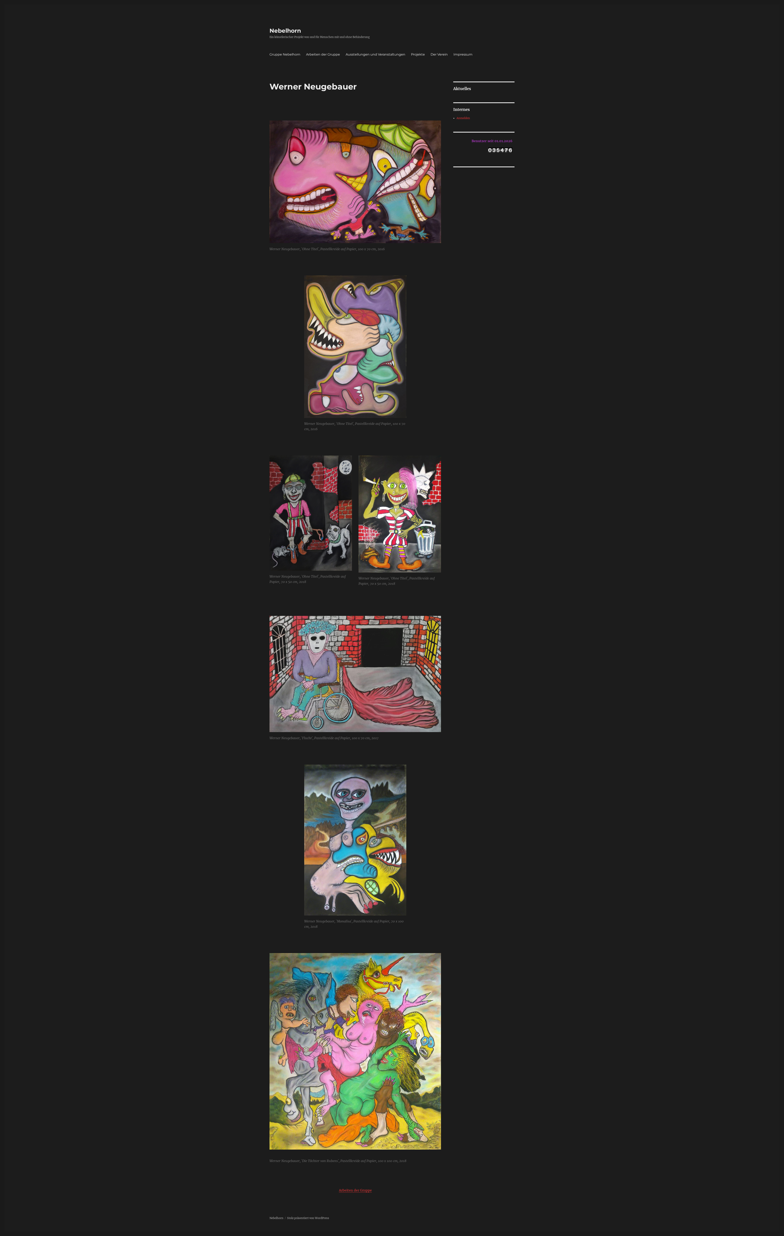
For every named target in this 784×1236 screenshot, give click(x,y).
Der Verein (439, 54)
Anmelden (463, 118)
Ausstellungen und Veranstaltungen (375, 54)
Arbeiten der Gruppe (323, 54)
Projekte (418, 54)
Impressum (462, 54)
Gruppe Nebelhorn (285, 54)
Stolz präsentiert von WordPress (308, 1218)
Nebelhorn (285, 30)
